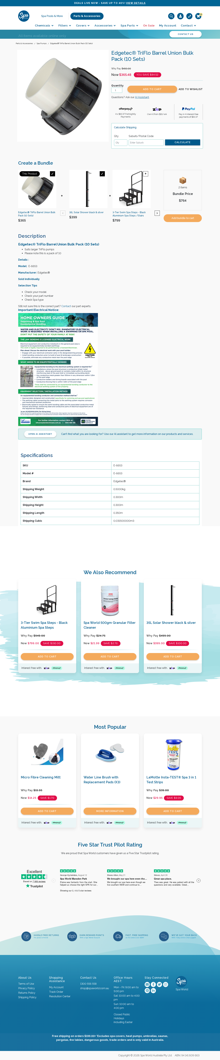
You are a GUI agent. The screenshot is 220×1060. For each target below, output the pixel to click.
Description (32, 236)
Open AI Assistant (40, 434)
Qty (116, 136)
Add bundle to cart (183, 218)
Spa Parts (128, 25)
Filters (63, 25)
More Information (110, 811)
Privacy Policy (26, 988)
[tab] (34, 236)
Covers (81, 25)
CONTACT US (185, 34)
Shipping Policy (27, 997)
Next (157, 213)
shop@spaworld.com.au (94, 988)
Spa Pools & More (52, 16)
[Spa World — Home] (23, 15)
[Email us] (147, 984)
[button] (190, 89)
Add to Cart (152, 89)
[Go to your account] (180, 15)
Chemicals (43, 25)
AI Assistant (142, 97)
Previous (62, 213)
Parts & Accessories (87, 16)
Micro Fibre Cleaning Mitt (41, 777)
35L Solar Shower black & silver (171, 623)
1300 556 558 (88, 983)
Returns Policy (26, 992)
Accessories (104, 25)
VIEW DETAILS (136, 3)
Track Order (56, 991)
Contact (187, 25)
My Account (167, 25)
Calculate (183, 142)
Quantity (117, 85)
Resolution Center (59, 996)
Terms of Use (26, 983)
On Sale (149, 25)
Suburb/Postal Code (141, 136)
